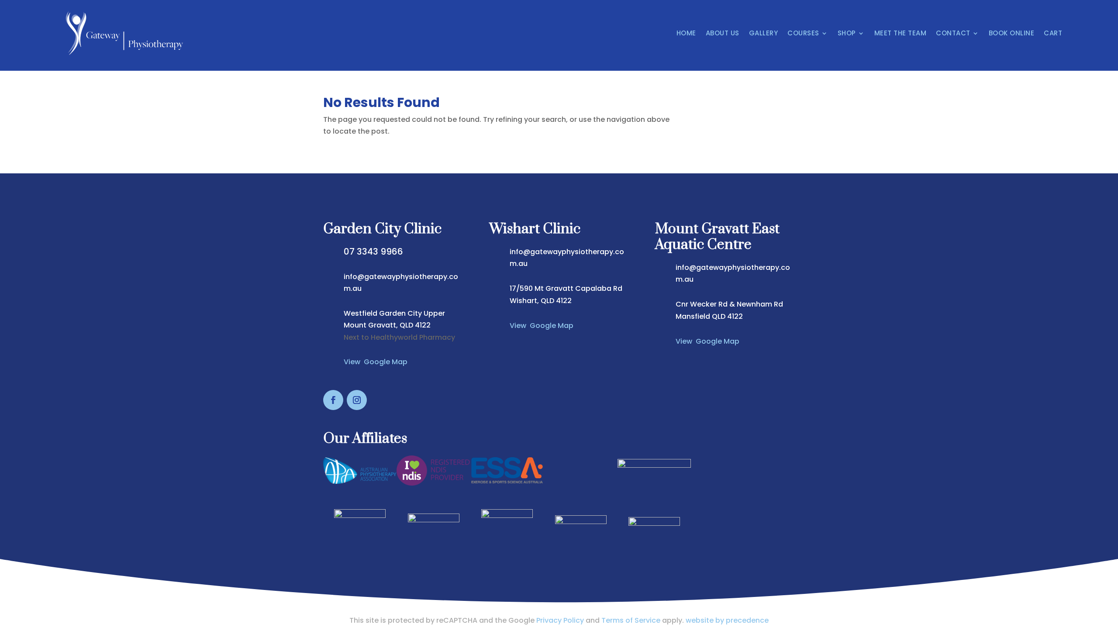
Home (686, 33)
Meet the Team (900, 33)
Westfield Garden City (384, 313)
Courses (803, 33)
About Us (722, 33)
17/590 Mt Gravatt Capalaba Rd (566, 288)
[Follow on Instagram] (357, 400)
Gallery (763, 33)
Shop (847, 33)
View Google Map (375, 362)
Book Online (1012, 33)
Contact (953, 33)
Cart (1053, 33)
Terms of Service (630, 620)
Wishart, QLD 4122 (541, 301)
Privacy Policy (560, 620)
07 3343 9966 (373, 251)
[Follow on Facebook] (333, 400)
